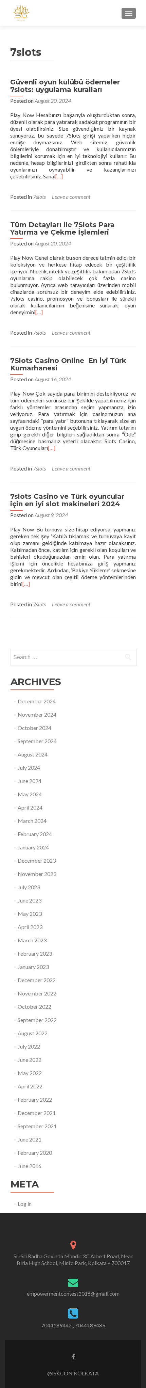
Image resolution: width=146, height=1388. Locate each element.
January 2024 (33, 847)
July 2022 (29, 1046)
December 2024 (37, 701)
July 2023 (29, 887)
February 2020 (35, 1152)
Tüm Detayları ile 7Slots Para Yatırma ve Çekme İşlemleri (62, 228)
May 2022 (30, 1073)
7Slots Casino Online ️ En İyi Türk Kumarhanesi (68, 364)
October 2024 (34, 727)
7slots (39, 196)
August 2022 (33, 1033)
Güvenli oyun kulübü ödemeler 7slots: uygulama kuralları (65, 86)
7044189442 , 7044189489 (73, 1325)
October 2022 (34, 1006)
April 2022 (30, 1086)
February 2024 (35, 834)
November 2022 (37, 993)
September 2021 (37, 1126)
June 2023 (29, 900)
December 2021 (37, 1113)
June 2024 (29, 781)
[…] (59, 176)
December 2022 (37, 980)
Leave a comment (71, 196)
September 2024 (37, 741)
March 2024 (32, 820)
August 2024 (33, 754)
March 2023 (32, 940)
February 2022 (35, 1099)
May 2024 (30, 794)
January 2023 (33, 966)
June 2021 (29, 1139)
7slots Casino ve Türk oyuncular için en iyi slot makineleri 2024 (67, 500)
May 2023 (30, 913)
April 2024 (30, 807)
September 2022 (37, 1020)
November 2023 (37, 874)
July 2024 (29, 767)
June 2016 (29, 1166)
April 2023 (30, 927)
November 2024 (37, 714)
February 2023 (35, 953)
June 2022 (29, 1059)
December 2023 (37, 860)
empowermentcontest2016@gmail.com (73, 1293)
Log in (25, 1203)
